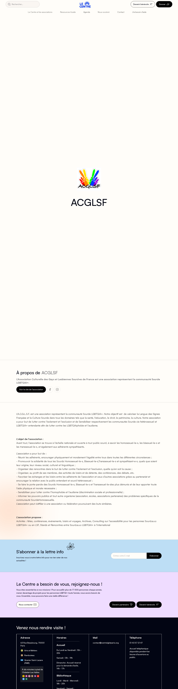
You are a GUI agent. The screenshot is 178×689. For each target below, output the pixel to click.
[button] (42, 12)
